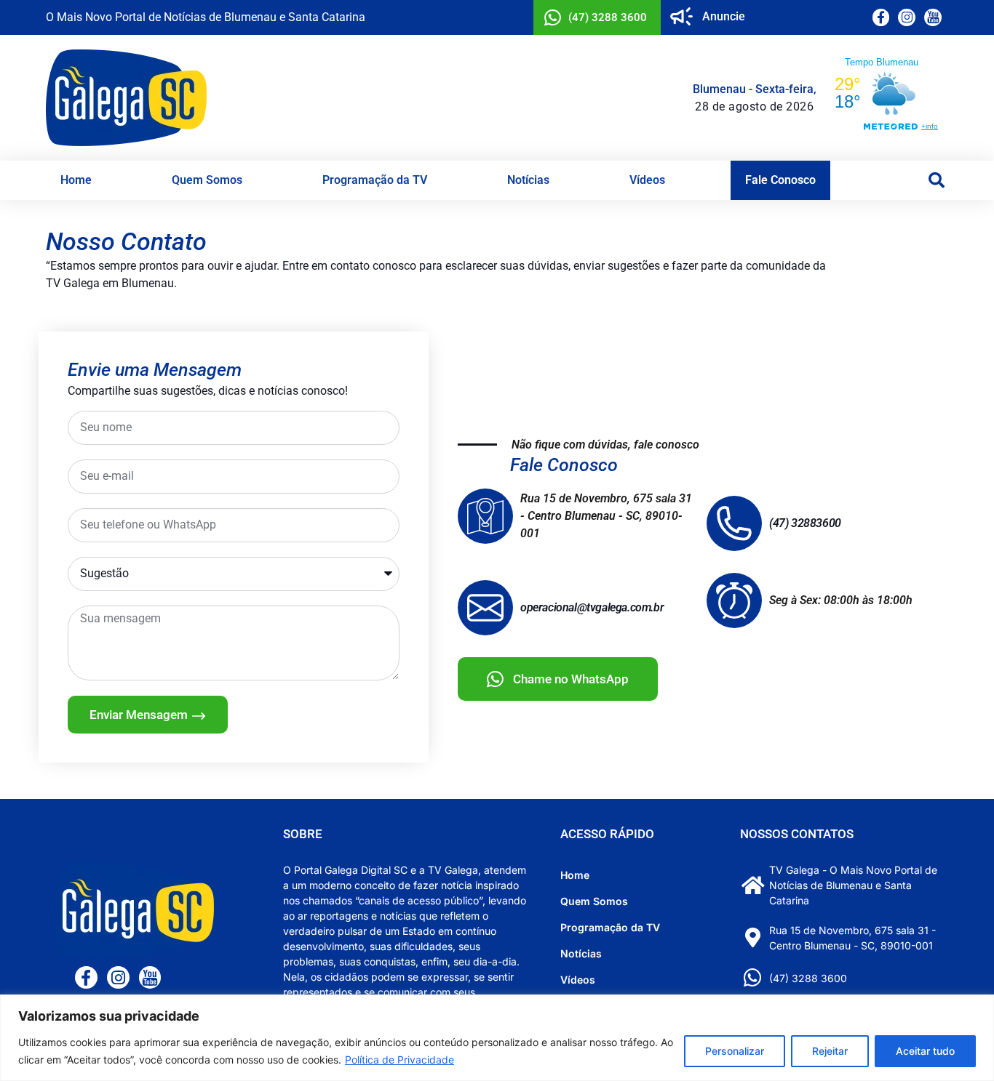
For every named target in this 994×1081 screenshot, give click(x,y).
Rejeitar (830, 1051)
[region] (497, 1037)
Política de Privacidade (399, 1059)
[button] (936, 180)
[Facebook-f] (881, 17)
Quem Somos (207, 180)
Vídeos (647, 180)
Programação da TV (374, 180)
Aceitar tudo (925, 1051)
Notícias (528, 180)
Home (76, 180)
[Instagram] (906, 17)
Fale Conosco (780, 180)
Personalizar (734, 1051)
